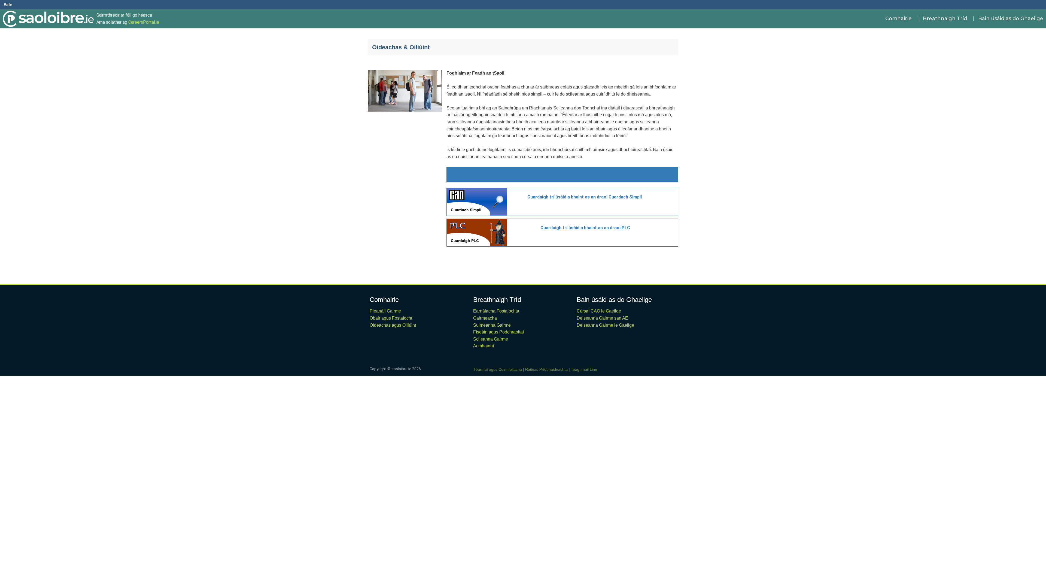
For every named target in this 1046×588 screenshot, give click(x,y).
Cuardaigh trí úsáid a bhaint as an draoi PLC (585, 227)
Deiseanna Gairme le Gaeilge (605, 325)
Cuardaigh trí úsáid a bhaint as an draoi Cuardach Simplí (584, 197)
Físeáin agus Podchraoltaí (498, 332)
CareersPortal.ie (143, 22)
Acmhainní (483, 346)
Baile (8, 4)
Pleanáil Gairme (385, 311)
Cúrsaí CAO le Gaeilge (599, 311)
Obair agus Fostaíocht (391, 318)
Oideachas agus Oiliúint (393, 325)
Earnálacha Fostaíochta (496, 311)
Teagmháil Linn (584, 369)
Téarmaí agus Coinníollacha (497, 369)
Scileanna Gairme (490, 339)
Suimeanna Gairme (492, 325)
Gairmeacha (485, 318)
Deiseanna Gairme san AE (602, 318)
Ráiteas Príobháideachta (546, 369)
